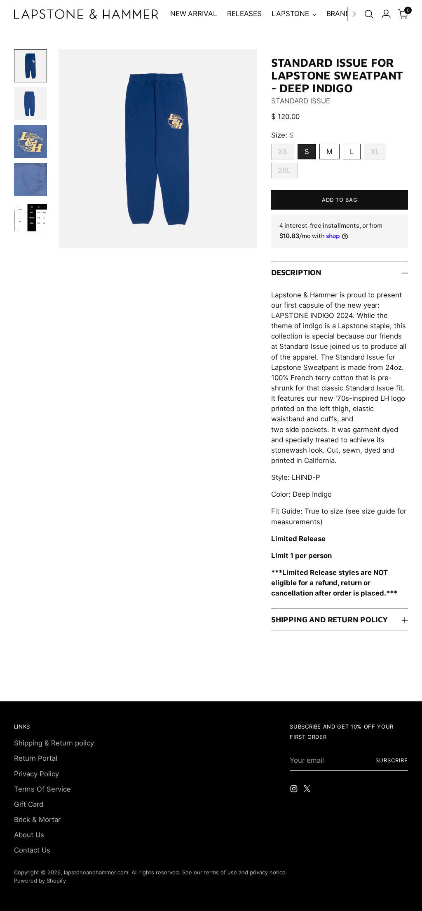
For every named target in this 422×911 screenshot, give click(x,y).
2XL (284, 170)
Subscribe (391, 760)
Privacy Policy (36, 774)
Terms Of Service (42, 789)
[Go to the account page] (386, 14)
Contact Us (32, 850)
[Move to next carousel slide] (401, 686)
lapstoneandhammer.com (96, 872)
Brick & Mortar (37, 819)
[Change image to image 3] (30, 141)
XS (282, 151)
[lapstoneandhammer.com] (86, 14)
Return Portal (35, 758)
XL (375, 151)
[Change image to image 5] (30, 217)
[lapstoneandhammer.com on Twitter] (308, 790)
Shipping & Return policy (54, 743)
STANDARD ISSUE (300, 101)
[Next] (354, 14)
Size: (282, 135)
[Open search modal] (369, 14)
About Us (29, 835)
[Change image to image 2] (30, 103)
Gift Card (28, 804)
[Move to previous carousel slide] (382, 686)
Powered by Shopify (40, 880)
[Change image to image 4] (30, 179)
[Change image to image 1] (30, 65)
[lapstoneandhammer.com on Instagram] (295, 790)
